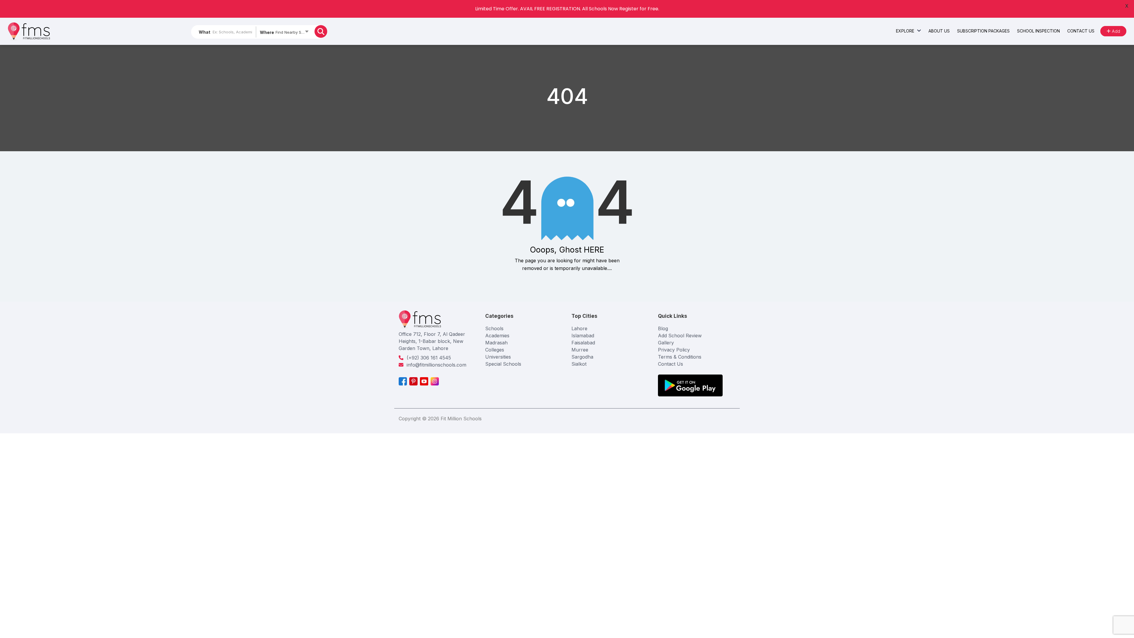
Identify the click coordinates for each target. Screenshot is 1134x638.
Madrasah (496, 343)
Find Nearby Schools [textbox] (294, 32)
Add (1115, 31)
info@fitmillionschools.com (436, 365)
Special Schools (503, 364)
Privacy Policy (674, 350)
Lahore (579, 328)
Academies (497, 335)
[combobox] (284, 33)
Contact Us (670, 364)
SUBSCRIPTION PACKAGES (983, 30)
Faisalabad (583, 343)
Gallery (666, 343)
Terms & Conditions (679, 357)
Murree (579, 350)
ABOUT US (939, 30)
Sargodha (582, 357)
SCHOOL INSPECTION (1038, 30)
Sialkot (578, 364)
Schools (494, 328)
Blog (663, 328)
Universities (498, 357)
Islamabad (582, 335)
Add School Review (680, 335)
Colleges (494, 350)
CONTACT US (1080, 30)
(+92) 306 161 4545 (429, 358)
